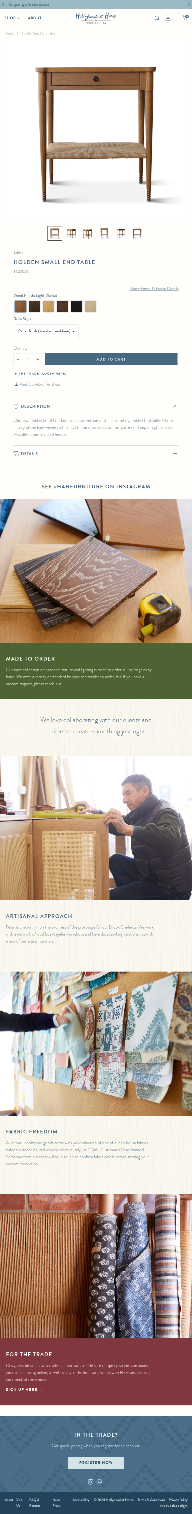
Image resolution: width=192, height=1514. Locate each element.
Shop (10, 18)
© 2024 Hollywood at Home (114, 1499)
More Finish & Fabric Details (154, 288)
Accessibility (80, 1499)
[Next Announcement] (189, 4)
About (35, 18)
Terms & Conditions (151, 1499)
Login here (53, 373)
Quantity (21, 348)
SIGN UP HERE (22, 1389)
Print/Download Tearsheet (40, 384)
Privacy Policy (178, 1499)
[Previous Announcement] (3, 4)
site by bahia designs (174, 1505)
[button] (55, 233)
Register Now (96, 1462)
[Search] (157, 18)
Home (9, 33)
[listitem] (95, 4)
